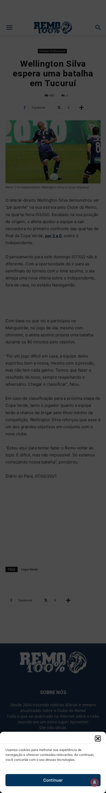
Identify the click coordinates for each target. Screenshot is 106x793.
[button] (98, 738)
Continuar (53, 780)
